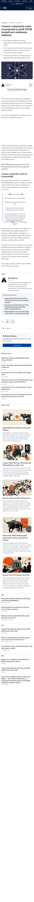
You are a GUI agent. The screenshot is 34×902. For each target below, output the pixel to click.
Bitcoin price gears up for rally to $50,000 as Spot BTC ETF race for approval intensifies (15, 166)
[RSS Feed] (13, 322)
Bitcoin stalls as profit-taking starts (17, 498)
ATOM (27, 247)
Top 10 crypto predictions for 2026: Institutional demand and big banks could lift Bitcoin (17, 307)
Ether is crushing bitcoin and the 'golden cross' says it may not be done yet (15, 638)
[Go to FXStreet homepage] (5, 8)
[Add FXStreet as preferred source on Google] (17, 89)
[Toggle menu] (1, 8)
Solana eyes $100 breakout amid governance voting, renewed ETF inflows (15, 538)
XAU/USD (17, 1)
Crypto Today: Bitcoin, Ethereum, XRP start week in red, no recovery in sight (17, 300)
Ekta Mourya (8, 84)
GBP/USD (32, 1)
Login (30, 8)
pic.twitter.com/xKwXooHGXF (14, 220)
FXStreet (7, 86)
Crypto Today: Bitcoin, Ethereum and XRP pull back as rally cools (15, 630)
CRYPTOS (4, 22)
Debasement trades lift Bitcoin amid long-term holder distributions (16, 599)
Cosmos (6, 180)
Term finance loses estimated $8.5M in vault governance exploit (16, 647)
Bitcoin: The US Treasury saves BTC (16, 575)
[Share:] (31, 85)
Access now (17, 345)
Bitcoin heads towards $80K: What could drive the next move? (15, 617)
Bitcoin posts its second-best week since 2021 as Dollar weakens (15, 608)
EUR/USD (24, 1)
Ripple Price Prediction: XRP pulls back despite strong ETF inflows (15, 660)
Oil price (10, 1)
